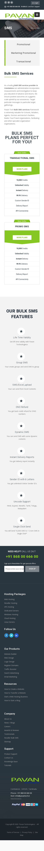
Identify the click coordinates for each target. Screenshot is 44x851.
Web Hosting (9, 599)
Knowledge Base (11, 761)
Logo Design (9, 661)
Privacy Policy (27, 832)
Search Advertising (11, 673)
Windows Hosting (11, 614)
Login (35, 3)
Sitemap (7, 741)
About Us (8, 719)
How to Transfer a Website (15, 693)
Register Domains (11, 665)
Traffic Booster (10, 669)
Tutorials (7, 765)
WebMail (24, 6)
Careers (7, 726)
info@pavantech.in (22, 796)
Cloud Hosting (9, 618)
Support (37, 6)
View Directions (16, 799)
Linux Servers (9, 622)
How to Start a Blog (12, 700)
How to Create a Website (14, 689)
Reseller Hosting (10, 603)
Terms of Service (13, 832)
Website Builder (10, 654)
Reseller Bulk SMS (11, 738)
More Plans (22, 169)
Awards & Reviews (11, 730)
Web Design (9, 658)
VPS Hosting (9, 607)
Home (33, 28)
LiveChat (31, 6)
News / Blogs (9, 723)
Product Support (10, 754)
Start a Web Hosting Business (16, 696)
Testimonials (9, 734)
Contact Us (8, 758)
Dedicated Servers (11, 610)
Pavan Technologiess (27, 824)
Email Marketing (10, 677)
